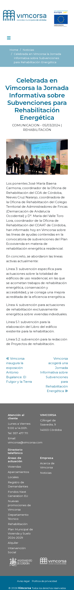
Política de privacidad (44, 581)
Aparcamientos (18, 472)
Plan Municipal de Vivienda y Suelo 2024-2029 (20, 533)
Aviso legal (23, 581)
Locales (13, 477)
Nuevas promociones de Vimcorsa (19, 505)
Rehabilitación (18, 524)
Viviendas (14, 466)
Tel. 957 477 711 (18, 433)
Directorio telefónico (15, 451)
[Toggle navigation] (9, 39)
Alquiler (13, 542)
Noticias (28, 49)
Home (13, 49)
